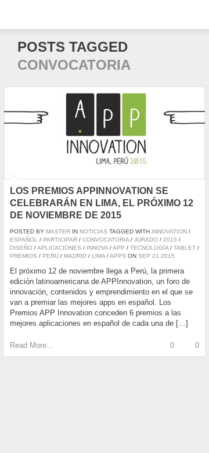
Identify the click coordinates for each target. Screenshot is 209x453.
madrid (75, 256)
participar (60, 239)
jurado (146, 239)
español (24, 239)
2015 (170, 239)
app (119, 248)
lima (98, 256)
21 (155, 256)
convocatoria (105, 239)
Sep (144, 256)
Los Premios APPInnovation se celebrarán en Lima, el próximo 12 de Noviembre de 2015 (101, 203)
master (58, 231)
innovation (169, 231)
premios (23, 256)
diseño (21, 248)
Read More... (31, 345)
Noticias (93, 231)
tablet (185, 248)
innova (97, 248)
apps (118, 256)
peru (50, 256)
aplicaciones (59, 248)
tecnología (149, 248)
